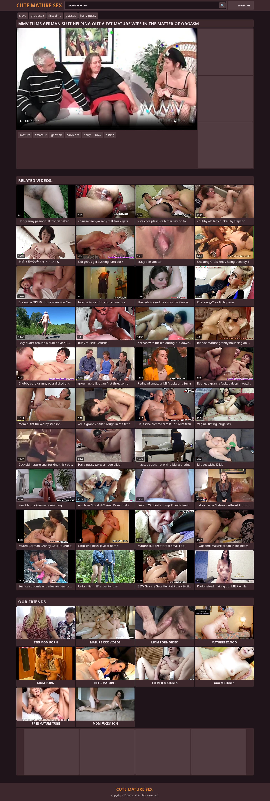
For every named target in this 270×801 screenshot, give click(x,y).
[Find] (222, 5)
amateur (41, 135)
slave (22, 16)
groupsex (37, 16)
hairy (87, 135)
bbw (98, 135)
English (244, 5)
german (56, 135)
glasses (71, 16)
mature (25, 135)
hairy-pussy (88, 16)
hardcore (72, 135)
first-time (54, 16)
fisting (110, 135)
